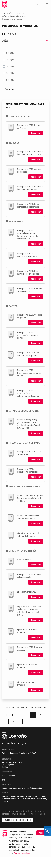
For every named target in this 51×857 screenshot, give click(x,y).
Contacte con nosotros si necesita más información (22, 788)
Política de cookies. (21, 853)
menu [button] (47, 4)
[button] (18, 715)
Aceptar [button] (42, 833)
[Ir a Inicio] (4, 4)
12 (41, 715)
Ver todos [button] (9, 89)
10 (26, 715)
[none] (47, 4)
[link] (39, 4)
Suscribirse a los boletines (18, 820)
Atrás (7, 13)
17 (14, 722)
